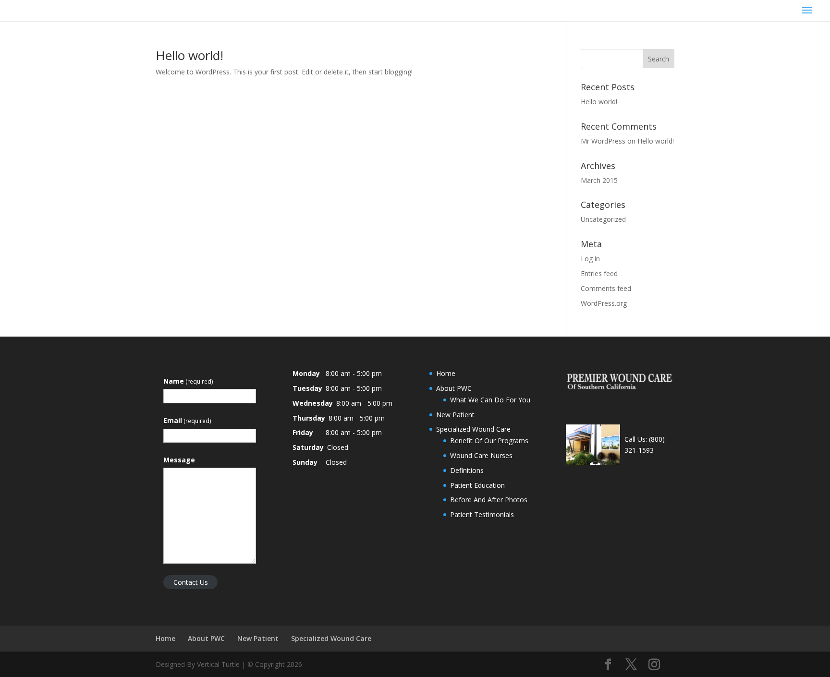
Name (188, 381)
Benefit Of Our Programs (489, 440)
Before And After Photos (488, 499)
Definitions (467, 470)
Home (445, 373)
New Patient (455, 414)
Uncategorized (603, 219)
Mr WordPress (603, 140)
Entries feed (599, 273)
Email (187, 420)
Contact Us (190, 582)
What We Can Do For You (490, 399)
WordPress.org (604, 303)
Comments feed (606, 288)
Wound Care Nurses (481, 455)
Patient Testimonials (482, 514)
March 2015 (599, 180)
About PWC (454, 388)
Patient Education (477, 485)
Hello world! (189, 55)
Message (179, 459)
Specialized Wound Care (473, 429)
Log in (590, 258)
